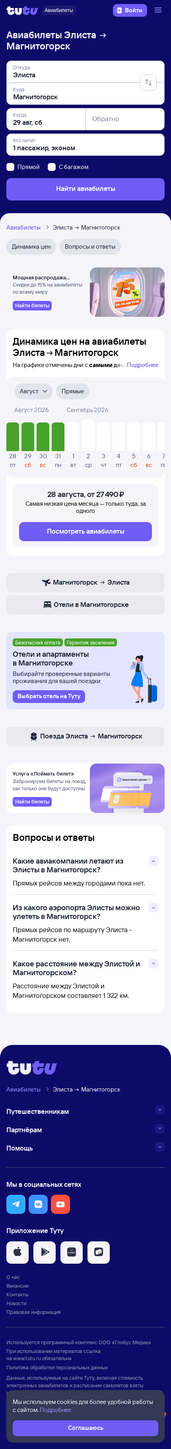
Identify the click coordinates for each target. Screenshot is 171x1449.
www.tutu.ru (27, 1358)
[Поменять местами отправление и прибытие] (148, 82)
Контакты (17, 1294)
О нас (13, 1277)
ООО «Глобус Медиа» (125, 1342)
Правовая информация (33, 1312)
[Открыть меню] (159, 10)
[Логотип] (22, 10)
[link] (32, 305)
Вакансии (17, 1285)
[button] (15, 1204)
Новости (16, 1303)
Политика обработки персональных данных (57, 1367)
